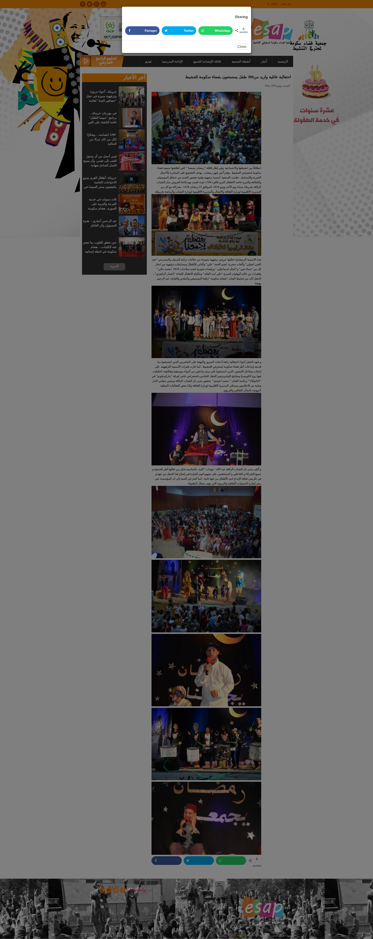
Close (242, 46)
